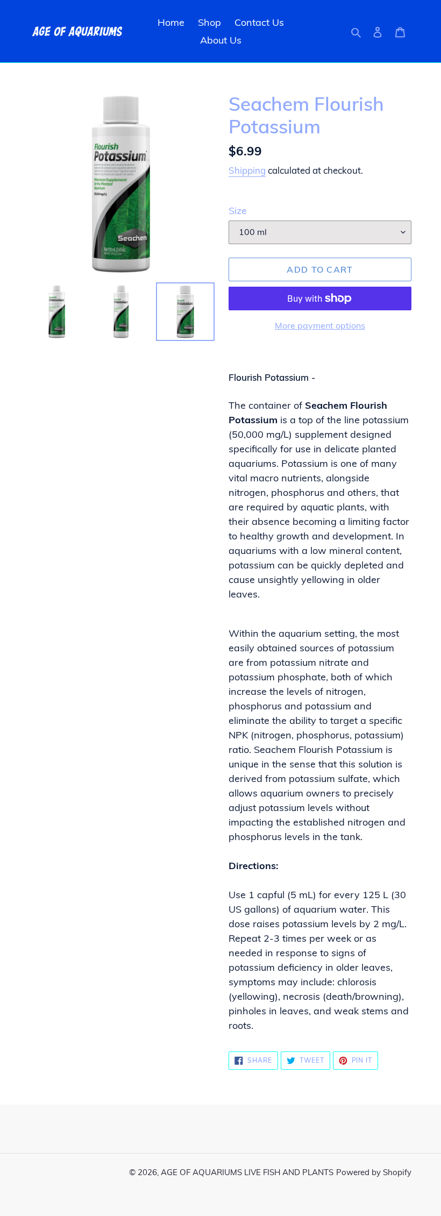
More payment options (320, 325)
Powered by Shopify (373, 1172)
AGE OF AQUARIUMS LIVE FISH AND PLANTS (247, 1172)
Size (238, 210)
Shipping (247, 170)
